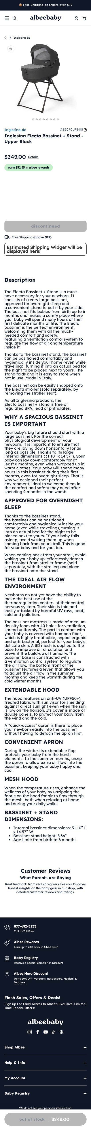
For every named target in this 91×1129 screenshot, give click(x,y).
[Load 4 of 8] (44, 119)
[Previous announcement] (6, 5)
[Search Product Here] (14, 18)
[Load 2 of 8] (36, 119)
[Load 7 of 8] (54, 119)
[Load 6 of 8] (51, 119)
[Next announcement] (85, 5)
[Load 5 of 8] (47, 119)
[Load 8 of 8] (58, 119)
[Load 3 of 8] (40, 119)
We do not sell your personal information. (45, 1108)
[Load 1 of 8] (33, 119)
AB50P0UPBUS (71, 129)
